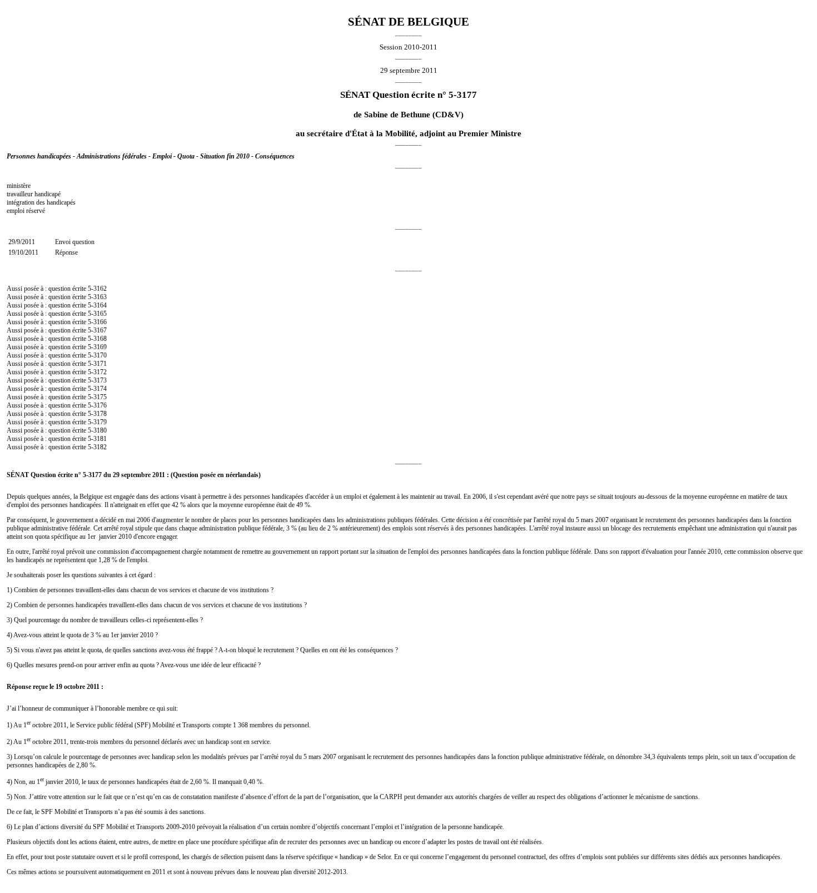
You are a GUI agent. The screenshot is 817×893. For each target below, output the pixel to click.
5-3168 (97, 339)
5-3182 (97, 447)
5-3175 (97, 397)
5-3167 (97, 330)
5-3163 (97, 297)
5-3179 (97, 422)
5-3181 (97, 439)
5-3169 (97, 347)
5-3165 (97, 313)
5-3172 (97, 372)
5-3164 (97, 305)
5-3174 (97, 389)
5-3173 (97, 380)
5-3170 (97, 355)
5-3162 (97, 288)
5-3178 (97, 414)
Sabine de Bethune (397, 114)
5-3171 (97, 364)
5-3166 (97, 322)
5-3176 (97, 405)
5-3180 (97, 430)
